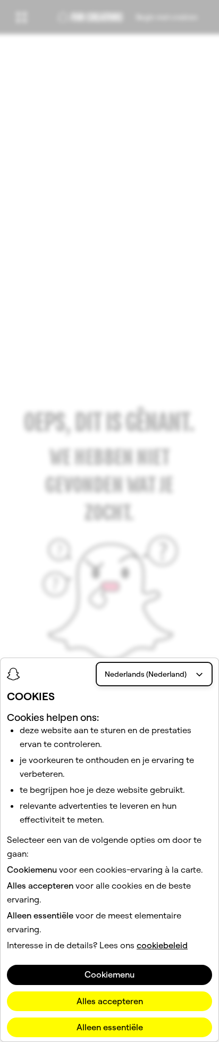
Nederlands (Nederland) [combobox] (146, 674)
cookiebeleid (162, 945)
